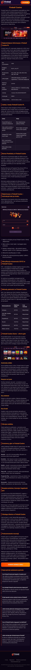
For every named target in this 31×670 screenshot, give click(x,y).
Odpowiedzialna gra (15, 661)
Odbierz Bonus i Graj (15, 564)
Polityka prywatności (21, 659)
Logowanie (25, 2)
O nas (6, 659)
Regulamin (12, 659)
